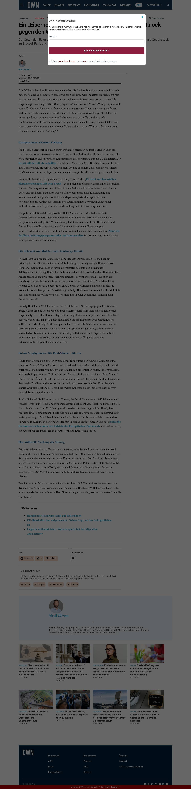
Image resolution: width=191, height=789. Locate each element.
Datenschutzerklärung (66, 61)
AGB (84, 61)
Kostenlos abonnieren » (96, 50)
